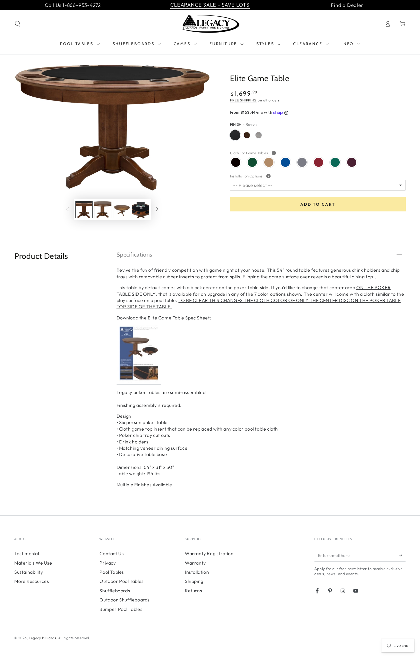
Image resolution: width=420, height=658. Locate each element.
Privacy (107, 563)
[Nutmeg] (247, 135)
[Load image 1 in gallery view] (84, 209)
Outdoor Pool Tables (121, 581)
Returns (193, 590)
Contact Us (111, 553)
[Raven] (235, 135)
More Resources (31, 581)
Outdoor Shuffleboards (124, 600)
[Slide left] (67, 209)
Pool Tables (111, 572)
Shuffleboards (114, 590)
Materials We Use (33, 563)
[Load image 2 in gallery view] (102, 209)
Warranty (195, 563)
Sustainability (28, 572)
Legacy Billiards (42, 638)
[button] (17, 23)
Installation (197, 572)
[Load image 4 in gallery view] (140, 209)
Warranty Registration (209, 553)
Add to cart (317, 204)
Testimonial (26, 553)
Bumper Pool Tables (120, 609)
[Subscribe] (402, 555)
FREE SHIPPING (243, 100)
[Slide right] (157, 209)
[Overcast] (258, 135)
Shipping (194, 581)
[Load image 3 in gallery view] (121, 209)
